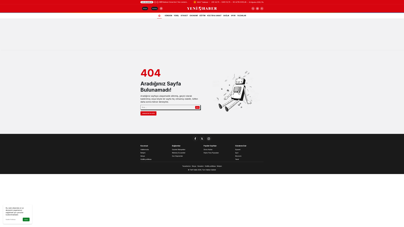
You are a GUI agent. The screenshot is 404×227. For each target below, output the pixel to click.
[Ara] (253, 8)
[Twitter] (202, 138)
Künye (145, 8)
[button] (257, 8)
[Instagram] (208, 138)
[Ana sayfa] (159, 15)
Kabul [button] (26, 219)
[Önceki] (155, 2)
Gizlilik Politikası (11, 219)
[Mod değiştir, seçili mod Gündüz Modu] (161, 8)
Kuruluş (154, 8)
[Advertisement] (202, 35)
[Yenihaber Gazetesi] (202, 8)
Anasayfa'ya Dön (148, 113)
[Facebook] (195, 138)
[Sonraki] (157, 2)
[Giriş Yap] (262, 8)
